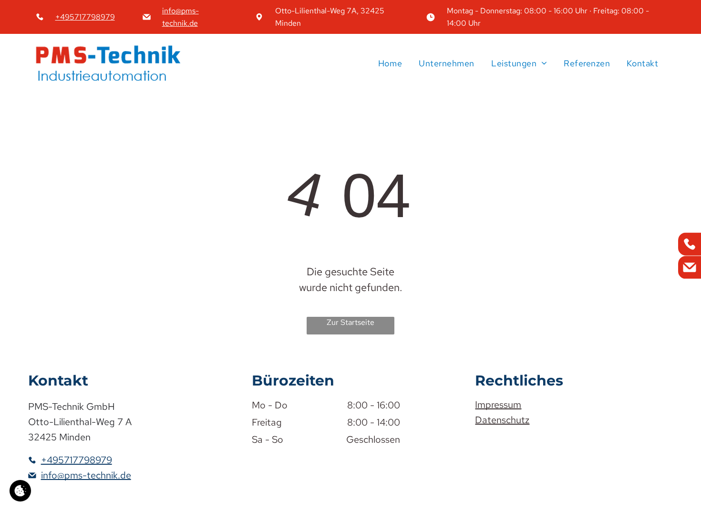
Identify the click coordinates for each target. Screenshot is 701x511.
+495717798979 (85, 17)
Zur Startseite (350, 322)
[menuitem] (389, 63)
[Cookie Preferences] (20, 490)
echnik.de (181, 23)
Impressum (498, 404)
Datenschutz (502, 420)
